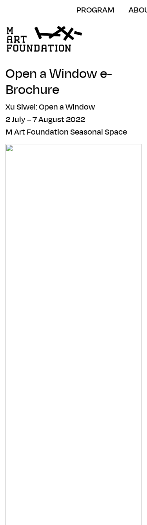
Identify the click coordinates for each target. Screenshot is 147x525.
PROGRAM (95, 9)
